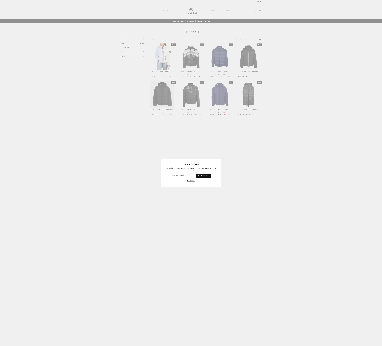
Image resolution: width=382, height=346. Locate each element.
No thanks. (191, 181)
